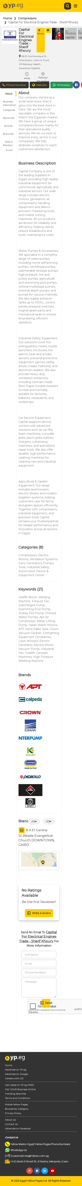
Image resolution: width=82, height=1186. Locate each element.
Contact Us (11, 1124)
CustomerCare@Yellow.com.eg (30, 1156)
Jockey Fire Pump (31, 613)
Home (7, 18)
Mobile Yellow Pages (16, 1104)
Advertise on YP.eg (15, 1069)
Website (41, 85)
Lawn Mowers (28, 641)
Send (47, 1003)
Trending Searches (15, 1093)
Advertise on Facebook (18, 1128)
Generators (34, 563)
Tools (22, 567)
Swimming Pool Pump (34, 609)
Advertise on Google (16, 1073)
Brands (8, 125)
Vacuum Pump (29, 649)
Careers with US (14, 1078)
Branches (8, 133)
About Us (10, 1119)
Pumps (48, 563)
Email (9, 150)
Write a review (41, 913)
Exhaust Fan (40, 601)
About (9, 93)
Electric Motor (44, 645)
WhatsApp (63, 85)
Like (48, 30)
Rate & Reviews (8, 142)
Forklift (30, 653)
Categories (9, 109)
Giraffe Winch (28, 597)
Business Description (9, 102)
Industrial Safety (38, 567)
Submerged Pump (32, 605)
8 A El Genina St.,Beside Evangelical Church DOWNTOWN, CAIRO (37, 837)
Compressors (27, 18)
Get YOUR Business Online (20, 1089)
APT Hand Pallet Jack (33, 629)
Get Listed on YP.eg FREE (19, 1084)
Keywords (8, 117)
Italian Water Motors (43, 625)
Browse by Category (16, 1108)
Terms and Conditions (17, 1098)
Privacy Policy (13, 1113)
